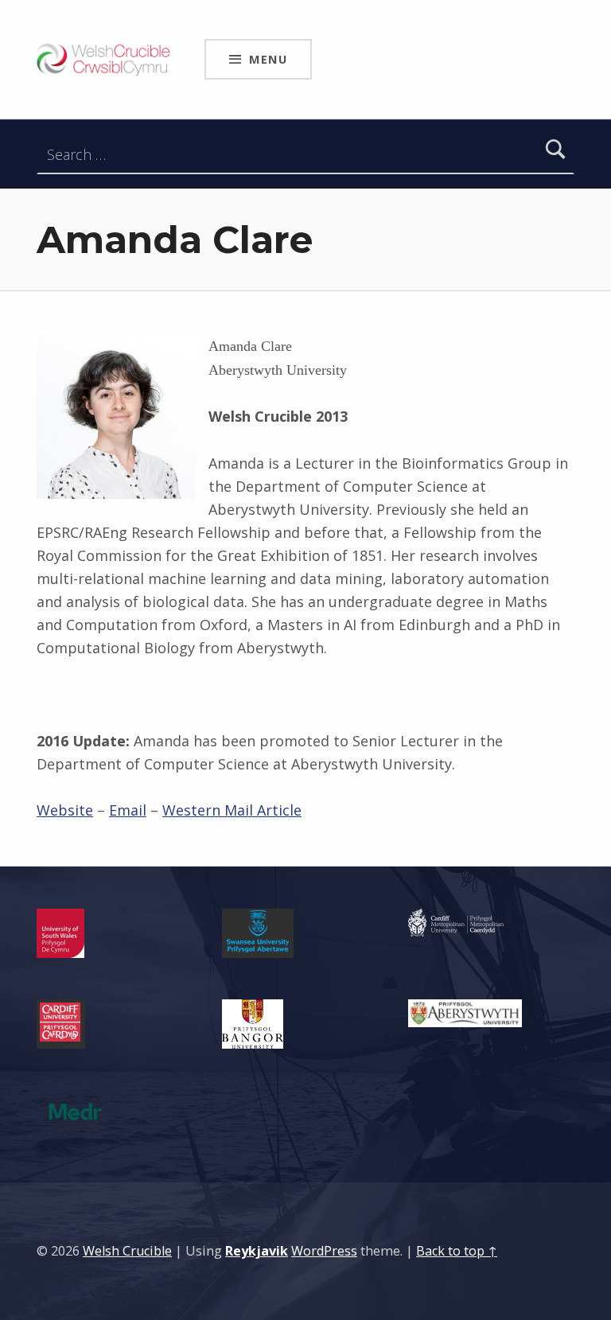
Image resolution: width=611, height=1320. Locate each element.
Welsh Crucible (127, 1251)
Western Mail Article (232, 810)
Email (127, 810)
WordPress (324, 1251)
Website (65, 810)
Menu (268, 59)
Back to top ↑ (456, 1251)
